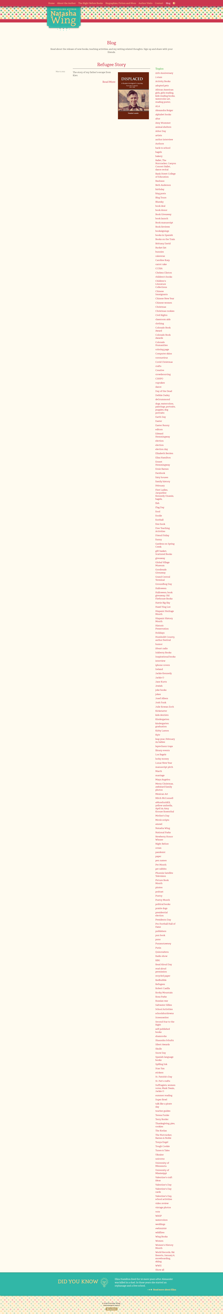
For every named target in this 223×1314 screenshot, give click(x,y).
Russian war (161, 1000)
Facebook (160, 473)
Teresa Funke (162, 1115)
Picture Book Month (162, 882)
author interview (164, 139)
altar (157, 118)
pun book (160, 935)
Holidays (160, 632)
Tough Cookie (162, 1146)
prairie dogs (161, 908)
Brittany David (163, 243)
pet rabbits (160, 868)
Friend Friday (162, 535)
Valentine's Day (163, 1184)
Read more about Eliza (164, 1289)
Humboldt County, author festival (165, 638)
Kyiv (157, 734)
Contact (159, 3)
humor (158, 644)
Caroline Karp (162, 260)
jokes (158, 694)
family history (162, 481)
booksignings (162, 231)
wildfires (159, 1232)
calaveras (160, 256)
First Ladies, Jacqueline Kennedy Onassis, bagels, (164, 494)
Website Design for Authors (111, 1305)
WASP (158, 1215)
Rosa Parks (161, 996)
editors (159, 429)
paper (158, 856)
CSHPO (159, 378)
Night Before (162, 843)
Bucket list (160, 247)
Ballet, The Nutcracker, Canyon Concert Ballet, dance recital (165, 165)
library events (162, 750)
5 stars (158, 77)
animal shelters (163, 127)
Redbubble (160, 980)
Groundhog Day (163, 584)
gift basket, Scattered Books (163, 553)
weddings (160, 1224)
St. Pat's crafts (162, 1081)
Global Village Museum (162, 564)
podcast (159, 891)
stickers (159, 1072)
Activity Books (162, 81)
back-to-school (162, 147)
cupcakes (160, 382)
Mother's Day (162, 815)
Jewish (159, 685)
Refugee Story (111, 64)
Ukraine (159, 1154)
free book (160, 524)
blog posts (160, 193)
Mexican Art (161, 794)
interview (160, 660)
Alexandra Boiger (164, 110)
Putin (158, 947)
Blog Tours (160, 197)
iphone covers (162, 665)
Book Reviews (162, 226)
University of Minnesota (162, 1164)
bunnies (159, 251)
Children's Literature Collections (161, 284)
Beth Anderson (163, 185)
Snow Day (160, 1052)
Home (51, 3)
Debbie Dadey (162, 395)
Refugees (160, 984)
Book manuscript (164, 222)
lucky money (162, 758)
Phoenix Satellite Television (164, 874)
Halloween (160, 588)
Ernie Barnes (162, 469)
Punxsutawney (163, 943)
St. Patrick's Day (163, 1076)
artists (158, 135)
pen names (161, 860)
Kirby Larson (162, 730)
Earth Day (160, 417)
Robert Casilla (162, 988)
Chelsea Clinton (163, 272)
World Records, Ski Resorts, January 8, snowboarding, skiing (165, 1257)
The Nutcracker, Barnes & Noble (163, 1136)
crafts (158, 366)
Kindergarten (162, 719)
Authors (159, 143)
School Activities (164, 1009)
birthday (159, 189)
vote (157, 1211)
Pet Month (160, 864)
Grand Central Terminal (162, 578)
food (157, 511)
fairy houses (161, 477)
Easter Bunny (162, 425)
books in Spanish (164, 235)
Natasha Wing (162, 828)
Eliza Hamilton (163, 457)
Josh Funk (160, 702)
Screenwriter (162, 1017)
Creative (159, 370)
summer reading (163, 1095)
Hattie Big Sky (162, 602)
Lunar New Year (163, 762)
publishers (160, 931)
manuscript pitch (164, 767)
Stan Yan (160, 1068)
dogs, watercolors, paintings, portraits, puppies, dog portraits (165, 408)
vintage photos (163, 1207)
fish (157, 503)
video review (162, 1203)
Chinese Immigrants (161, 293)
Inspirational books (165, 656)
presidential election (161, 914)
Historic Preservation (162, 627)
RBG (157, 960)
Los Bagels (160, 754)
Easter (158, 421)
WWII (158, 1265)
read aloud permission (161, 970)
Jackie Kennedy (163, 673)
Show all (159, 1269)
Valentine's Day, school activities (163, 1198)
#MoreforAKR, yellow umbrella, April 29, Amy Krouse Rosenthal (164, 807)
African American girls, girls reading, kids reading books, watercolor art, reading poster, (165, 95)
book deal (160, 206)
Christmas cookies (164, 311)
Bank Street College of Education (165, 175)
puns (158, 939)
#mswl (158, 824)
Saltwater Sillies (163, 1005)
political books (162, 904)
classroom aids (162, 319)
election (159, 440)
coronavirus (161, 357)
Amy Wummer (163, 122)
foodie (158, 515)
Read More (108, 81)
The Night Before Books (90, 3)
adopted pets (162, 85)
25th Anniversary (164, 73)
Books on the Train (165, 239)
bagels (158, 152)
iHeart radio (161, 648)
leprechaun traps (164, 746)
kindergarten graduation (162, 725)
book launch (161, 218)
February (160, 485)
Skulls (158, 1048)
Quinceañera (162, 951)
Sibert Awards (162, 1044)
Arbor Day (160, 131)
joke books (160, 690)
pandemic (160, 852)
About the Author (66, 3)
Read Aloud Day (163, 964)
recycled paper (162, 975)
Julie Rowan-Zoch (164, 706)
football (159, 519)
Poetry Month (162, 899)
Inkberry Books (163, 652)
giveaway (160, 558)
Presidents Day (163, 919)
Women (159, 1240)
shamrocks (161, 1036)
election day (161, 449)
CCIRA (158, 268)
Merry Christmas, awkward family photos (164, 786)
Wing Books (161, 1236)
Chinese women (163, 302)
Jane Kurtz (161, 681)
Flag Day (159, 507)
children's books (163, 276)
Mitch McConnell (164, 798)
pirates (158, 887)
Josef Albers (161, 698)
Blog (168, 3)
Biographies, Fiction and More (120, 3)
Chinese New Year (164, 298)
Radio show (161, 956)
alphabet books (163, 114)
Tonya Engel (161, 1142)
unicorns (160, 1158)
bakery (158, 156)
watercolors (161, 1220)
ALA (157, 106)
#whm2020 (161, 1228)
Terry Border (161, 1119)
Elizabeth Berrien (164, 453)
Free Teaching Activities (162, 530)
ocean (158, 847)
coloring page (162, 349)
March (158, 771)
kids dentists (162, 715)
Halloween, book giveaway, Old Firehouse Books (164, 595)
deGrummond (162, 399)
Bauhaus (159, 180)
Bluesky (159, 201)
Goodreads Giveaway (160, 571)
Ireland (159, 669)
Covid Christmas (164, 362)
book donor (161, 210)
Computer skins (163, 353)
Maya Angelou (162, 779)
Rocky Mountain (164, 992)
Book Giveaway (163, 214)
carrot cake (161, 264)
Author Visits (145, 3)
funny (158, 539)
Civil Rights (161, 315)
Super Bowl (161, 1099)
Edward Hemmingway (162, 435)
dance (158, 386)
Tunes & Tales (162, 1150)
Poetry (158, 895)
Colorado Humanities (161, 344)
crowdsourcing (163, 374)
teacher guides (162, 1110)
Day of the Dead (163, 391)
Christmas (160, 306)
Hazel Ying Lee (163, 606)
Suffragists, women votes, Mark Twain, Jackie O (165, 1088)
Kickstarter (161, 710)
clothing (159, 323)
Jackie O (159, 677)
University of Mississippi (162, 1172)
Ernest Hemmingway (162, 463)
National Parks (163, 832)
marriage (160, 775)
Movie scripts (162, 819)
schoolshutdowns (164, 1013)
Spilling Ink (161, 1064)
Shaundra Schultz (164, 1040)
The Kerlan (161, 1130)
